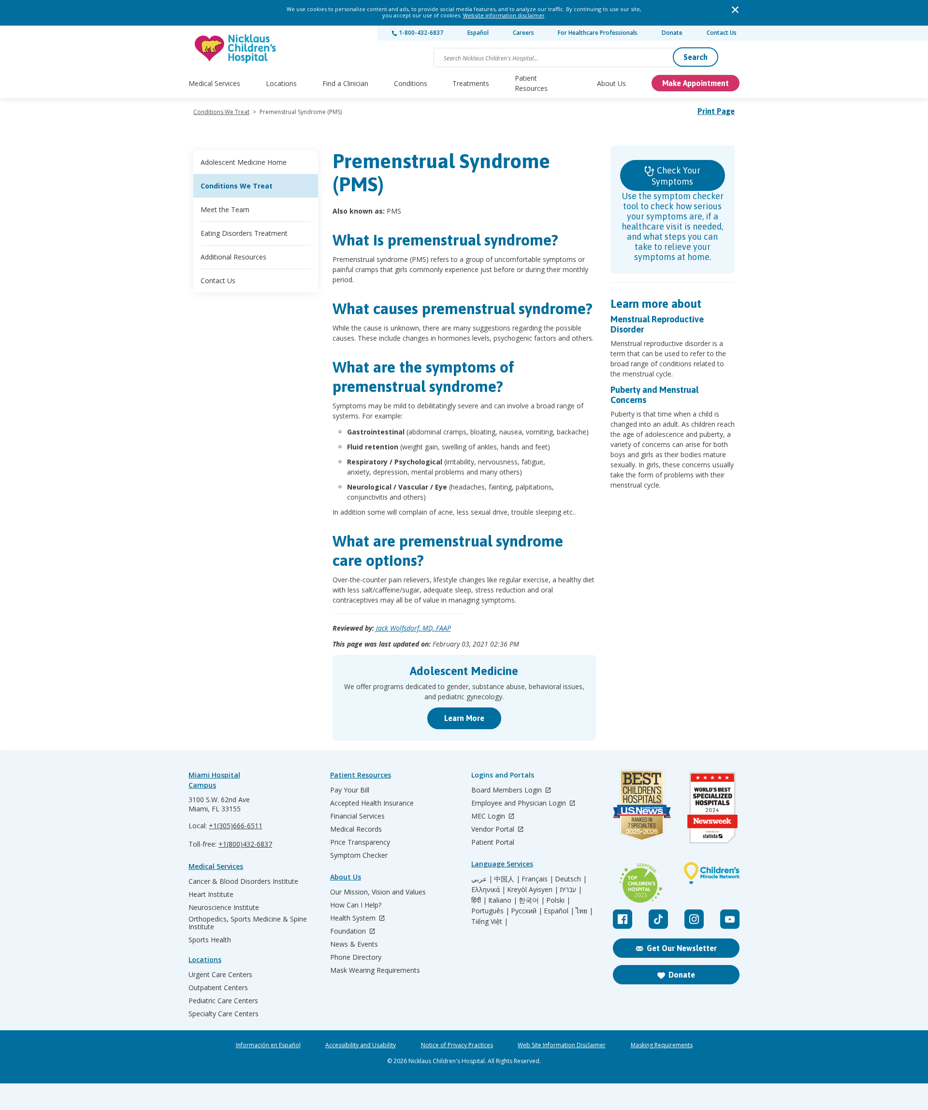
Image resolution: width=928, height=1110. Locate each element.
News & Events (354, 944)
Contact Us (722, 33)
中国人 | (507, 879)
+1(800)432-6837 (245, 844)
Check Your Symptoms (676, 176)
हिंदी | (479, 900)
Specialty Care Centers (223, 1014)
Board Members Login (507, 790)
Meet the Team (225, 209)
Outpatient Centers (218, 988)
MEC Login (489, 816)
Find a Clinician (345, 83)
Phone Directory (355, 957)
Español (478, 33)
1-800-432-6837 (420, 33)
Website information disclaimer (504, 15)
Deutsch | (571, 879)
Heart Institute (210, 894)
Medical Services (214, 83)
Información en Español (268, 1045)
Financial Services (357, 816)
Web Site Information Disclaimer (562, 1045)
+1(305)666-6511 (235, 825)
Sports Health (209, 940)
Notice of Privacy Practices (457, 1045)
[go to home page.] (235, 48)
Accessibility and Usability (360, 1045)
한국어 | (532, 900)
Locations (281, 83)
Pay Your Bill (349, 790)
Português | (490, 911)
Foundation (349, 931)
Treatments (470, 83)
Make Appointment (695, 83)
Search (695, 57)
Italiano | (502, 900)
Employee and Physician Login (519, 803)
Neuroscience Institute (223, 907)
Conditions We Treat (221, 112)
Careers (523, 33)
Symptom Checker (359, 855)
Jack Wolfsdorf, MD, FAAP (413, 628)
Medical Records (356, 829)
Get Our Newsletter (682, 948)
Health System (353, 918)
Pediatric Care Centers (223, 1001)
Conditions (410, 83)
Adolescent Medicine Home (244, 162)
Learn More (464, 718)
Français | (537, 879)
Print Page (716, 111)
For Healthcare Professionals (598, 33)
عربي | (482, 879)
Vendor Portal (493, 829)
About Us (611, 83)
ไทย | (584, 911)
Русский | (526, 911)
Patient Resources (531, 83)
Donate (672, 33)
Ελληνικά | (488, 890)
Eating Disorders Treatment (244, 233)
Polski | (558, 900)
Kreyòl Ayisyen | (532, 890)
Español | (559, 911)
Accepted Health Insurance (372, 803)
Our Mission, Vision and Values (378, 892)
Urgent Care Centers (220, 975)
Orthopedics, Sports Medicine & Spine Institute (247, 923)
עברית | (571, 890)
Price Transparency (360, 842)
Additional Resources (233, 256)
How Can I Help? (355, 905)
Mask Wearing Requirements (375, 970)
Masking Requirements (662, 1045)
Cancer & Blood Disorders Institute (243, 881)
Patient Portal (492, 842)
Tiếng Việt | (489, 921)
